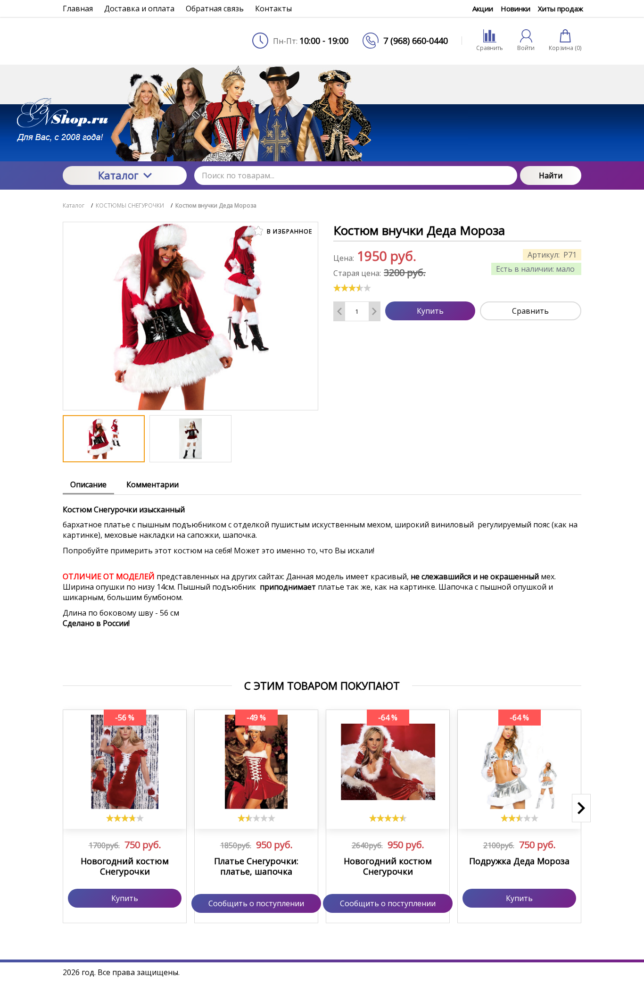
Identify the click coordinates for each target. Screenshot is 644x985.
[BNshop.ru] (125, 40)
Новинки (515, 8)
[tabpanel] (322, 583)
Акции (482, 8)
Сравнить (530, 311)
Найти (550, 175)
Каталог (118, 175)
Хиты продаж (560, 8)
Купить (430, 311)
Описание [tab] (88, 484)
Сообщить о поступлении (256, 903)
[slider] (352, 288)
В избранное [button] (288, 231)
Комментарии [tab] (152, 484)
